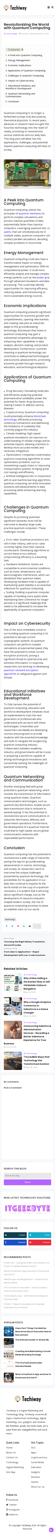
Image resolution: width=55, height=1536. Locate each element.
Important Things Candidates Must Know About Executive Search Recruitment (33, 1331)
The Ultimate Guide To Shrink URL (32, 1339)
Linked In (13, 1514)
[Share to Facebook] (6, 926)
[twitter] (30, 1235)
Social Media (37, 1462)
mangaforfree (29, 1429)
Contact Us (12, 1457)
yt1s (45, 1425)
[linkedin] (6, 1235)
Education (36, 1467)
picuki (23, 1425)
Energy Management (19, 60)
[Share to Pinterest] (18, 926)
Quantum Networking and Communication (20, 95)
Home (9, 1447)
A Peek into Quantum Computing (25, 55)
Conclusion (13, 101)
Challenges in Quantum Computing (26, 75)
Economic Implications (19, 65)
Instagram (14, 1509)
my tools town (34, 1425)
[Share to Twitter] (12, 926)
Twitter (12, 1504)
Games (34, 1481)
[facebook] (6, 1242)
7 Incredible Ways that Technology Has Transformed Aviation (37, 1060)
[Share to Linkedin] (24, 926)
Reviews (35, 1476)
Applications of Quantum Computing (27, 70)
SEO (33, 1447)
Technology (11, 33)
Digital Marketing (15, 1467)
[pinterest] (30, 1242)
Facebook (12, 1499)
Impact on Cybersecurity (21, 80)
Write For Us (37, 1486)
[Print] (29, 926)
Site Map (10, 1472)
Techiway (26, 1525)
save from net (13, 1429)
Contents (14, 49)
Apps (33, 1452)
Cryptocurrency (39, 1457)
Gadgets (35, 1472)
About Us (11, 1452)
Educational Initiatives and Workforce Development (20, 87)
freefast (14, 1425)
